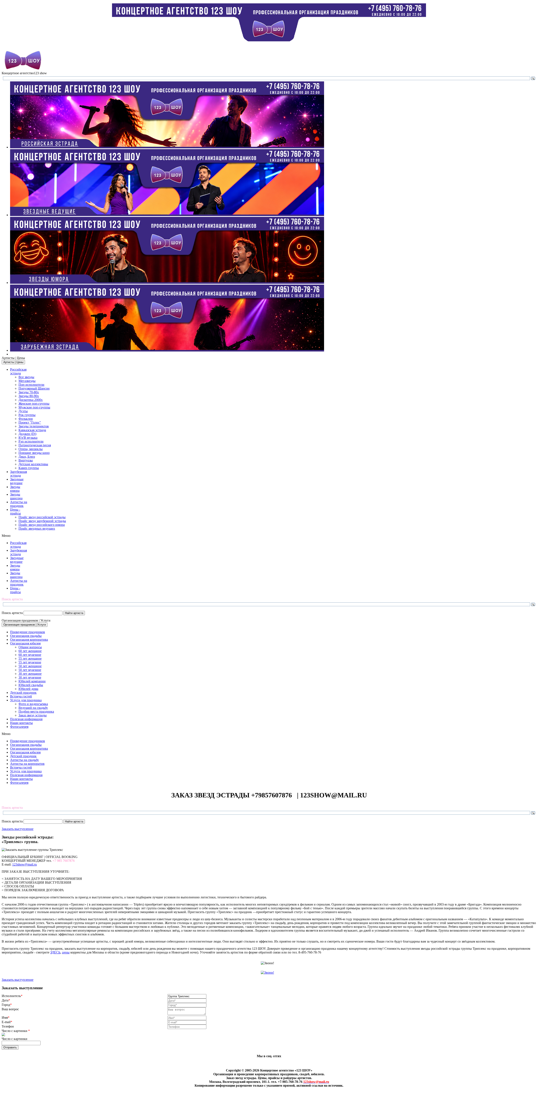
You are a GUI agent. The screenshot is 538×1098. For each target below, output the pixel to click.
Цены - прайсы (15, 511)
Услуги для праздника (26, 700)
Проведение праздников (27, 632)
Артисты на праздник (18, 504)
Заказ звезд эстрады (32, 715)
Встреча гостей (21, 696)
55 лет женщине (30, 658)
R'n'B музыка (27, 437)
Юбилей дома (28, 689)
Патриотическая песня (34, 445)
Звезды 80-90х (28, 396)
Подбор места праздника (36, 711)
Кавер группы (28, 468)
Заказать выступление (17, 829)
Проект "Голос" (29, 422)
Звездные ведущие (17, 481)
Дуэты (23, 411)
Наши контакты (21, 723)
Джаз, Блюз (26, 456)
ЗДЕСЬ (55, 952)
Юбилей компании (32, 681)
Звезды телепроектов (33, 426)
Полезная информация (26, 719)
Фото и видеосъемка (33, 704)
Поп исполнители (31, 384)
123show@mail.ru (24, 864)
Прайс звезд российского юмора (41, 524)
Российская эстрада (18, 371)
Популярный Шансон (34, 388)
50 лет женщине (30, 666)
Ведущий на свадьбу (33, 707)
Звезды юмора (15, 488)
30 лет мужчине (29, 677)
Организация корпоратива (29, 639)
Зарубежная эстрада (18, 473)
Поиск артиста (12, 613)
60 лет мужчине (29, 654)
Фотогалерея (19, 726)
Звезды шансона (16, 496)
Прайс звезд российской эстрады (42, 517)
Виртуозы (25, 460)
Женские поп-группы (33, 403)
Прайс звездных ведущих (36, 528)
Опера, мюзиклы (30, 449)
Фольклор (25, 418)
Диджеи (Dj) (27, 434)
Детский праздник (23, 692)
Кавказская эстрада (32, 430)
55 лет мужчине (29, 662)
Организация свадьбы (26, 636)
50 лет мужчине (29, 670)
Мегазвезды (27, 381)
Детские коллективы (33, 464)
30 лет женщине (30, 673)
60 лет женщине (30, 651)
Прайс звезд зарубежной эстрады (42, 521)
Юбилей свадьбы (30, 685)
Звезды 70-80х (28, 392)
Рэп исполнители (31, 441)
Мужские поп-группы (34, 407)
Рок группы (27, 415)
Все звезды (26, 377)
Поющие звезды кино (34, 453)
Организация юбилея (25, 643)
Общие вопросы (30, 647)
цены (66, 952)
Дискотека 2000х (30, 400)
